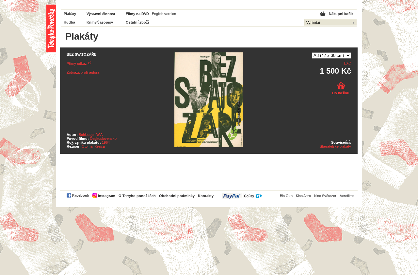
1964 (106, 142)
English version (164, 14)
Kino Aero (303, 196)
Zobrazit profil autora (83, 72)
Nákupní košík (341, 14)
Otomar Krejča (93, 146)
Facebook (80, 195)
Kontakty (206, 196)
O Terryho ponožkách (137, 196)
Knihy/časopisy (100, 22)
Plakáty (70, 14)
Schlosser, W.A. (91, 135)
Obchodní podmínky (177, 196)
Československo (103, 138)
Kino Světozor (325, 196)
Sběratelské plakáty (335, 146)
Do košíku (340, 93)
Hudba (69, 22)
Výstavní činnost (101, 14)
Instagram (106, 196)
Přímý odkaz (77, 63)
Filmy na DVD (137, 14)
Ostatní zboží (137, 22)
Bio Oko (286, 196)
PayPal (242, 196)
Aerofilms (347, 196)
